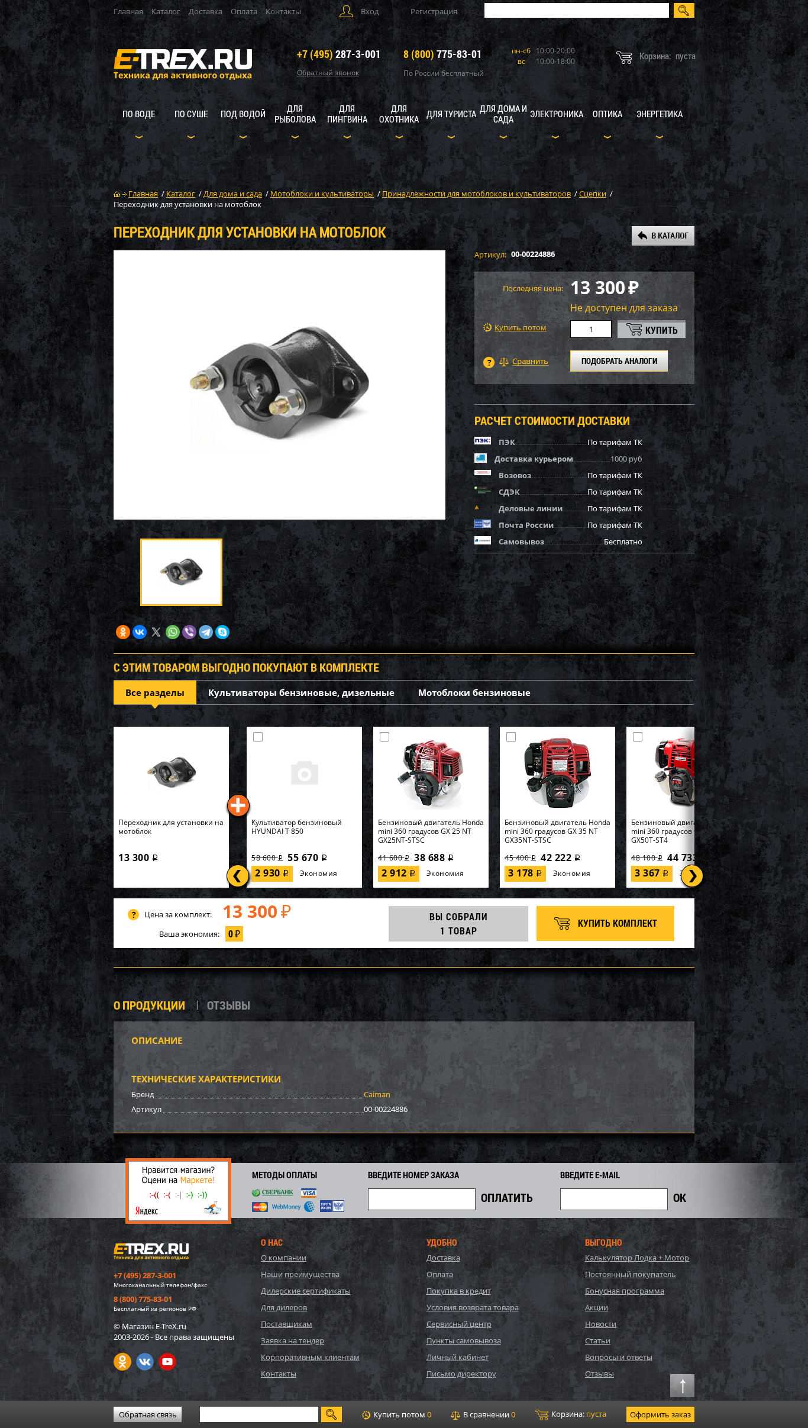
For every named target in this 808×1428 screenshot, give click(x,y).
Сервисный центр (459, 1324)
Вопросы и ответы (618, 1357)
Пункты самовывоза (463, 1340)
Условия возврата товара (472, 1307)
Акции (596, 1307)
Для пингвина (347, 113)
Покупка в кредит (458, 1290)
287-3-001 (339, 54)
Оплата (244, 11)
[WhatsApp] (173, 632)
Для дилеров (284, 1307)
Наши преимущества (300, 1274)
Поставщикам (286, 1324)
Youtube (167, 1362)
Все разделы (155, 692)
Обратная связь (148, 1414)
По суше (191, 114)
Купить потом (521, 327)
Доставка (205, 11)
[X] (156, 632)
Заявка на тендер (292, 1340)
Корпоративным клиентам (310, 1357)
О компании (283, 1257)
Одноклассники (122, 1362)
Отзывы (599, 1373)
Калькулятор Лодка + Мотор (637, 1257)
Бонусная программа (624, 1290)
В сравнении (488, 1414)
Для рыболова (295, 113)
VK (145, 1362)
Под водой (243, 114)
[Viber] (189, 632)
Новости (600, 1324)
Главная (128, 11)
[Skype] (222, 632)
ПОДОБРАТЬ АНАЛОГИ (619, 360)
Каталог (165, 11)
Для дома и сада (503, 113)
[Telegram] (206, 632)
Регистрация (434, 11)
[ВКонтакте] (139, 632)
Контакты (283, 11)
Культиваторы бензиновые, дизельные (301, 692)
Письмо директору (461, 1373)
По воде (138, 114)
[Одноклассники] (123, 632)
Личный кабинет (457, 1357)
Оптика (607, 114)
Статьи (597, 1340)
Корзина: (578, 1413)
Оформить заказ (660, 1414)
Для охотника (399, 113)
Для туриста (451, 114)
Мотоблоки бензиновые (474, 692)
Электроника (556, 114)
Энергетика (659, 114)
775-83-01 (442, 54)
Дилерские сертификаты (306, 1290)
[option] (279, 385)
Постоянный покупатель (630, 1274)
